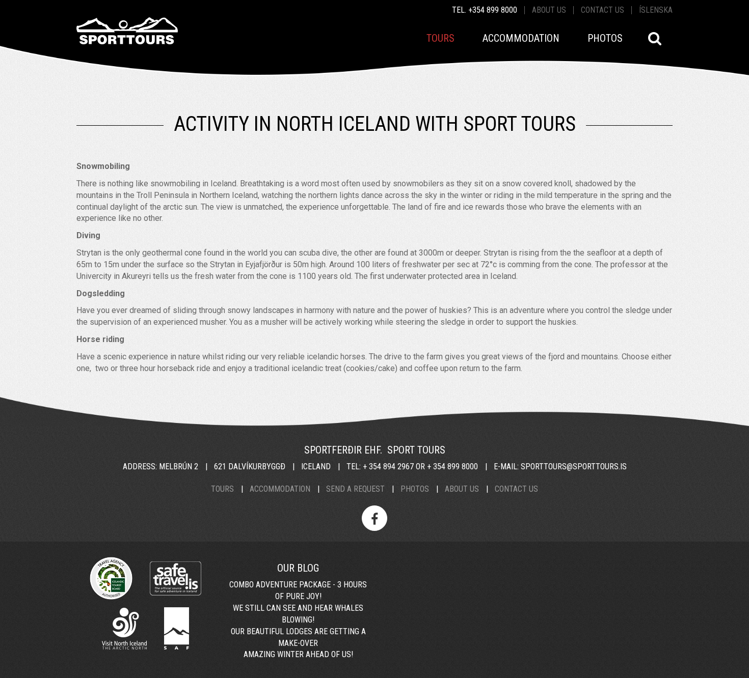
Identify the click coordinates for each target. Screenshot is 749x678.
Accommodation (280, 489)
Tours (222, 489)
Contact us (602, 10)
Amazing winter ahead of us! (298, 654)
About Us (462, 489)
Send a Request (355, 489)
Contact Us (516, 489)
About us (549, 10)
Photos (414, 489)
